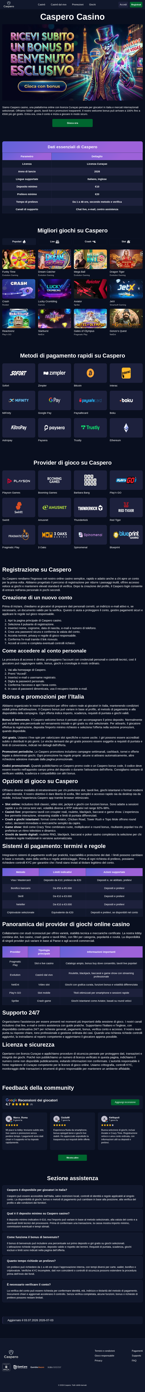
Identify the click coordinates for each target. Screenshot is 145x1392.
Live (52, 241)
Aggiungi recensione (125, 1102)
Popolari (16, 241)
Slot (124, 241)
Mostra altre (72, 1157)
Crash (88, 241)
